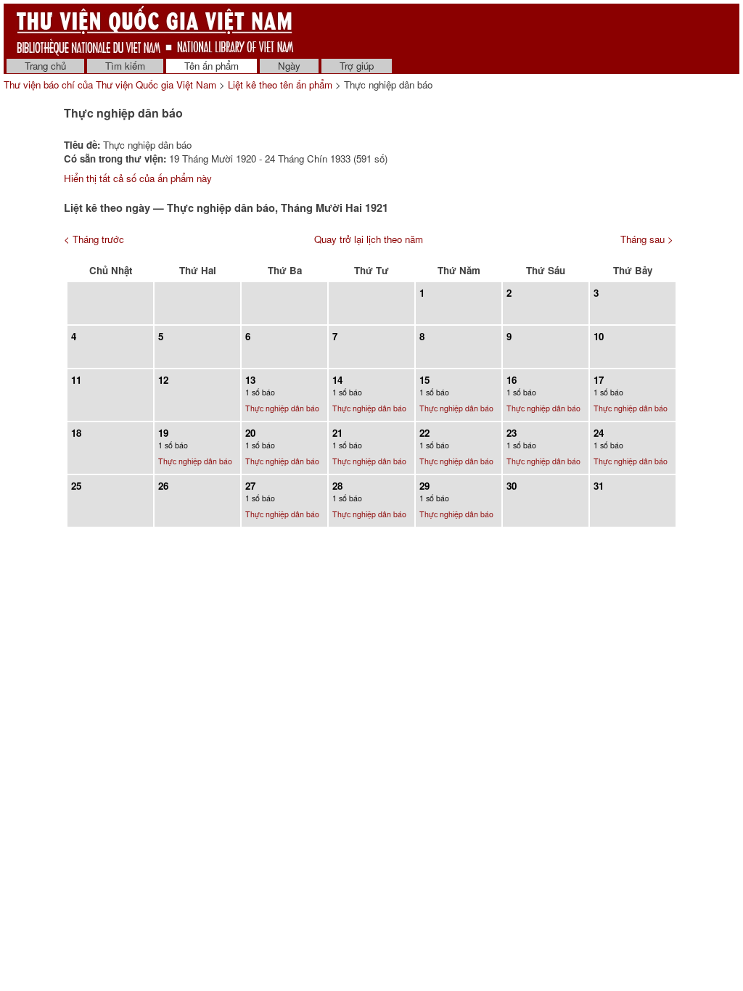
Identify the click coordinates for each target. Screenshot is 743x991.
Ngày (289, 66)
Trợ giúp (357, 66)
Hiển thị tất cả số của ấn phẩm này (138, 178)
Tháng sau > (646, 239)
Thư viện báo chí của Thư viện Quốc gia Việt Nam (110, 84)
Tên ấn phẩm (211, 66)
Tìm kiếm (125, 66)
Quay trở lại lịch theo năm (368, 239)
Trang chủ (45, 66)
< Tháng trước (94, 239)
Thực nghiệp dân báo (282, 408)
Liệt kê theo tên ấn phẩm (280, 84)
